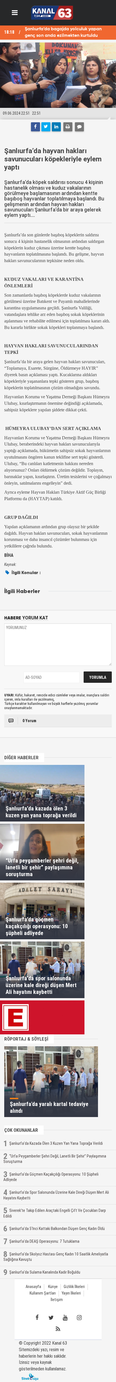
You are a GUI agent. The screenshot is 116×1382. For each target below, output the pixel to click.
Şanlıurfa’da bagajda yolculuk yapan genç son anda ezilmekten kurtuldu (63, 32)
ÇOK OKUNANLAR (21, 1130)
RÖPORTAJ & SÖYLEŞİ (26, 1039)
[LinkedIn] (56, 126)
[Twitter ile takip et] (51, 1317)
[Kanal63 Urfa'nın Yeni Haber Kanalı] (51, 12)
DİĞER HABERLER (21, 757)
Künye (53, 1286)
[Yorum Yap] (79, 126)
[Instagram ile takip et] (79, 1317)
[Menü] (15, 13)
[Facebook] (35, 126)
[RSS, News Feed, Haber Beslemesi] (58, 1329)
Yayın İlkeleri (71, 1293)
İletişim (57, 1299)
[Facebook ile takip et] (37, 1317)
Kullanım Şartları (43, 1293)
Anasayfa (33, 1286)
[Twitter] (45, 126)
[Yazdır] (67, 126)
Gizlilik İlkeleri (74, 1286)
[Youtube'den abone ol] (65, 1317)
